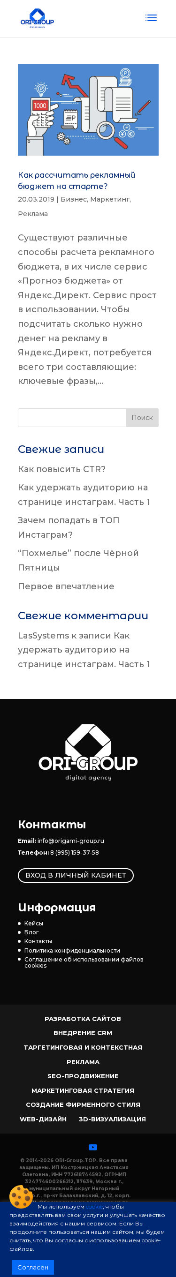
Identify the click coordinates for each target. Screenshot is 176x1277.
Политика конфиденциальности (72, 950)
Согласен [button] (32, 1267)
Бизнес (74, 199)
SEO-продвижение (83, 1076)
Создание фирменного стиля (83, 1104)
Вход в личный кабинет (75, 875)
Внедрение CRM (83, 1033)
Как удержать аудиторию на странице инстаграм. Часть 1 (84, 650)
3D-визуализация (112, 1119)
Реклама (33, 214)
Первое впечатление (66, 586)
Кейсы (33, 923)
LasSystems (43, 636)
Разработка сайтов (83, 1018)
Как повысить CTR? (62, 469)
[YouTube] (93, 1147)
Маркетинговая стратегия (82, 1090)
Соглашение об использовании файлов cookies (84, 962)
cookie (94, 1206)
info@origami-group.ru (71, 840)
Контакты (38, 941)
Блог (31, 932)
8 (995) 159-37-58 (74, 852)
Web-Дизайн (43, 1119)
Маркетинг (110, 199)
